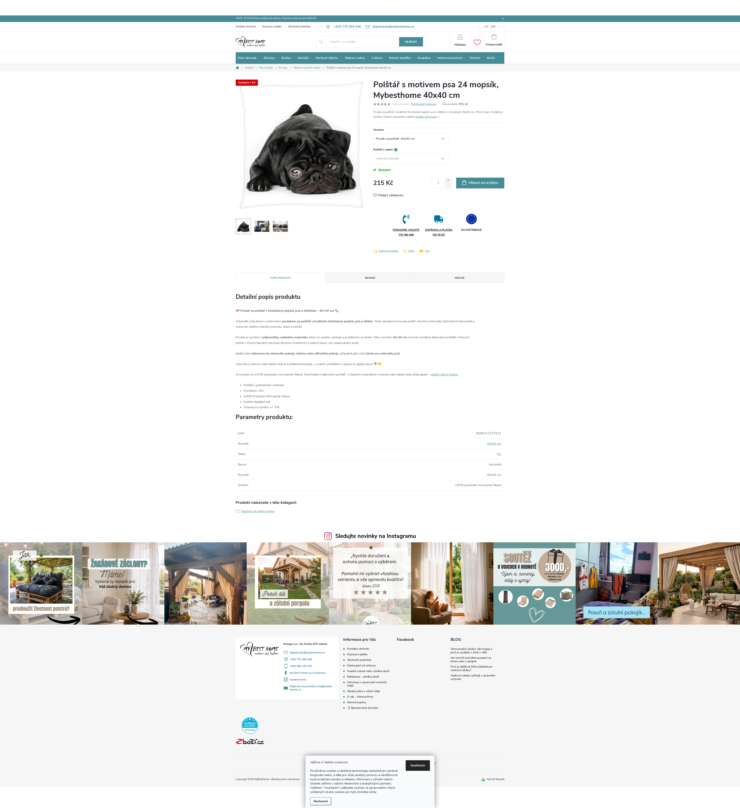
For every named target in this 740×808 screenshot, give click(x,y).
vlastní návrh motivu (444, 374)
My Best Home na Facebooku (308, 673)
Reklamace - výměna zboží (363, 677)
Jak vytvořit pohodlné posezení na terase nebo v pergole (471, 659)
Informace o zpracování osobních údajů (367, 683)
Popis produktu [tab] (280, 277)
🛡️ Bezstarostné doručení (362, 708)
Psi (499, 454)
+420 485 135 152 (301, 666)
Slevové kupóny (356, 702)
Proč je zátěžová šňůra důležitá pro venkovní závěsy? (472, 668)
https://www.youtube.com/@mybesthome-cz (311, 688)
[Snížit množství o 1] (448, 185)
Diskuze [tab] (459, 277)
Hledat (411, 42)
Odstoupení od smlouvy (361, 665)
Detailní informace (426, 117)
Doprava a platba (272, 26)
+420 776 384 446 (301, 659)
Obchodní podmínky (299, 26)
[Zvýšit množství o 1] (448, 180)
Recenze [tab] (370, 277)
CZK (493, 26)
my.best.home (298, 679)
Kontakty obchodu (246, 26)
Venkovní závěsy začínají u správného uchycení (473, 677)
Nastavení (321, 801)
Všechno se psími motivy (258, 511)
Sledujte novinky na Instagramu (375, 536)
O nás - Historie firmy (360, 697)
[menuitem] (249, 58)
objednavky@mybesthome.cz (307, 652)
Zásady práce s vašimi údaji (363, 691)
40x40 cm (494, 444)
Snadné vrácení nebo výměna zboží (368, 671)
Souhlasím (417, 765)
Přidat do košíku (483, 183)
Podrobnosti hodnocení (423, 104)
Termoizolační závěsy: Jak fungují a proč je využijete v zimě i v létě (471, 650)
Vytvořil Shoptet (495, 779)
